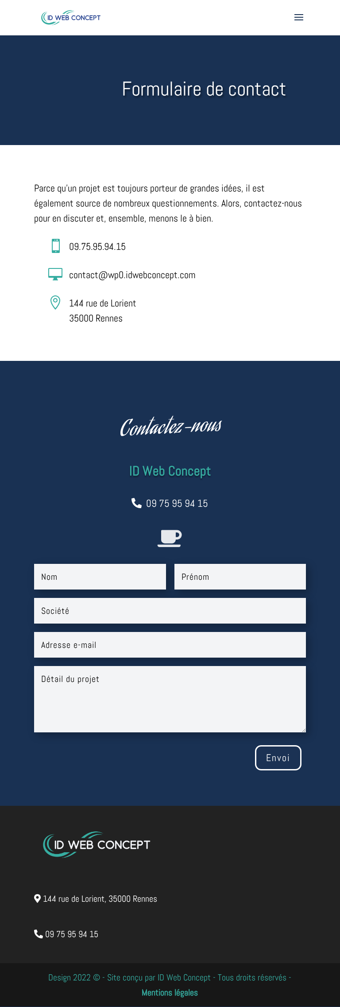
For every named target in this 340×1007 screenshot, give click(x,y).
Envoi (278, 757)
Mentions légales (170, 992)
